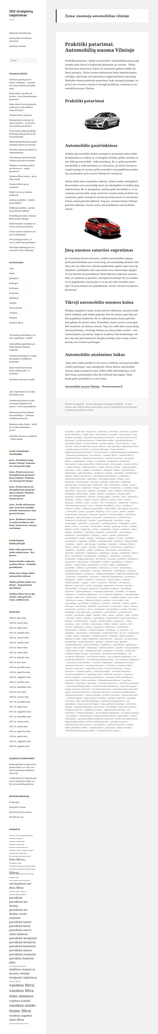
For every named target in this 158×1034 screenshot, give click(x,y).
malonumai (133, 632)
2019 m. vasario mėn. (19, 697)
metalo (93, 621)
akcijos (134, 502)
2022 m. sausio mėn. (18, 652)
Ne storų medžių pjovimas (21, 784)
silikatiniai (92, 647)
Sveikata (13, 312)
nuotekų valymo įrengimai (17, 894)
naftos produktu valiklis (76, 727)
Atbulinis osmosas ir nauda (22, 379)
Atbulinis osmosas (17, 46)
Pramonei (14, 293)
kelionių (100, 511)
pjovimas (69, 624)
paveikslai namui (20, 950)
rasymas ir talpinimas (102, 662)
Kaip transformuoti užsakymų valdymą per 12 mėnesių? (21, 370)
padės (89, 585)
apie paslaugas (132, 594)
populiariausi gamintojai (113, 701)
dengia (90, 538)
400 (130, 624)
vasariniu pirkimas (113, 668)
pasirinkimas (126, 532)
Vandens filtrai (16, 322)
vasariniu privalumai (129, 683)
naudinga (78, 532)
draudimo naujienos (109, 588)
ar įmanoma (123, 630)
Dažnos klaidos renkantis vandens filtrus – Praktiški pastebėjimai (22, 564)
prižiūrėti (132, 558)
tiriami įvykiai (116, 514)
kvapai (109, 473)
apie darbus (99, 618)
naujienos (91, 431)
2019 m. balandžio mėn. (20, 687)
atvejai (107, 526)
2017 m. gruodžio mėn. (20, 701)
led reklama (95, 455)
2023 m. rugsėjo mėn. (19, 642)
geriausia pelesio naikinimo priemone (96, 718)
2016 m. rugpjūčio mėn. (20, 741)
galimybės (132, 496)
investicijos (116, 606)
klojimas (71, 544)
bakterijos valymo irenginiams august (21, 850)
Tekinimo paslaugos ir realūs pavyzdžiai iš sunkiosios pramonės (22, 358)
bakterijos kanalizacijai (16, 844)
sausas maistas (122, 443)
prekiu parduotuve (86, 440)
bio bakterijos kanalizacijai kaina (20, 856)
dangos (111, 538)
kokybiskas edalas (105, 440)
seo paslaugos (85, 715)
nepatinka (119, 473)
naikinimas (104, 553)
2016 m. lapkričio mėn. (20, 731)
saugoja (85, 582)
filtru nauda (116, 464)
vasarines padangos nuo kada (18, 1023)
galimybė (83, 523)
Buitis (12, 273)
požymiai (69, 496)
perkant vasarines (111, 695)
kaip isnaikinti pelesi (74, 721)
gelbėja (106, 600)
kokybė (91, 490)
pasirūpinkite (83, 535)
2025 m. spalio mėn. (18, 627)
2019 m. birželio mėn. (19, 682)
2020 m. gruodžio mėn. (20, 667)
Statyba (12, 303)
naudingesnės (71, 570)
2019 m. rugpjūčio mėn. (20, 677)
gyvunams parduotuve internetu (99, 437)
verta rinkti (117, 600)
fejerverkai (70, 464)
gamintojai (123, 535)
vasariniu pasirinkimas (93, 677)
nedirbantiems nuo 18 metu (78, 724)
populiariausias (105, 520)
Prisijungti (14, 802)
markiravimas (81, 621)
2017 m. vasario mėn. (19, 721)
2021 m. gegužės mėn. (19, 657)
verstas (120, 538)
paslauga (69, 502)
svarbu (94, 502)
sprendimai (118, 644)
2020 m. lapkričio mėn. (20, 672)
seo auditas (72, 715)
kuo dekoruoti (83, 612)
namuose (118, 638)
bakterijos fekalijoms (16, 838)
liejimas (68, 621)
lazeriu (123, 624)
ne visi (104, 564)
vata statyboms (132, 647)
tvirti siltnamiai (100, 452)
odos (78, 624)
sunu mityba (125, 434)
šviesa (75, 526)
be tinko (133, 609)
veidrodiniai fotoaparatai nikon (80, 730)
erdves (135, 615)
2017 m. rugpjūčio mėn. (20, 711)
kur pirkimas (113, 609)
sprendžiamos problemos (105, 476)
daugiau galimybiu (83, 706)
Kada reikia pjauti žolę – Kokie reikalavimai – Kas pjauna (21, 552)
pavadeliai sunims (73, 443)
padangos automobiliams (114, 653)
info (124, 496)
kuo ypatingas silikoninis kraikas (123, 446)
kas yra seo (99, 706)
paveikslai (15, 897)
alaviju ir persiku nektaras (17, 835)
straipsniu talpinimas (23, 977)
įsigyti (79, 544)
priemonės (86, 476)
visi (126, 600)
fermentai (100, 558)
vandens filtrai (21, 985)
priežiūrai (124, 476)
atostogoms (111, 502)
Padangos (13, 283)
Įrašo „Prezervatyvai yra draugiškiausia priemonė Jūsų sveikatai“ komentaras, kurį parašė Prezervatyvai (22, 492)
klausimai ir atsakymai (75, 520)
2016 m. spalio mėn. (18, 736)
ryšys (86, 502)
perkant (99, 641)
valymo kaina (80, 564)
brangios (83, 588)
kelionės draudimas (105, 505)
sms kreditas (99, 724)
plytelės (123, 641)
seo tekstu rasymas (130, 712)
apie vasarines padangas (87, 701)
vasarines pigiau (84, 671)
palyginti (108, 470)
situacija (95, 481)
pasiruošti (79, 585)
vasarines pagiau (128, 686)
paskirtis (122, 558)
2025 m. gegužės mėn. (19, 632)
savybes (119, 615)
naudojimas (77, 556)
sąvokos (92, 520)
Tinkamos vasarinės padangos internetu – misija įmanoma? (22, 168)
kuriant (81, 609)
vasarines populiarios (75, 674)
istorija (68, 627)
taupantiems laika (94, 668)
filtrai (14, 872)
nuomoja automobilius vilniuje (79, 410)
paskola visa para (119, 721)
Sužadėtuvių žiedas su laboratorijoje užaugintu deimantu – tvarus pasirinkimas (22, 403)
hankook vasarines (113, 674)
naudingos (103, 556)
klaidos (79, 502)
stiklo (128, 621)
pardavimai (112, 532)
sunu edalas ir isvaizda (106, 434)
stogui (82, 538)
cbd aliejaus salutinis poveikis (19, 866)
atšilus (79, 499)
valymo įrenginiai (15, 981)
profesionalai (125, 612)
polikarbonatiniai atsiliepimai (124, 452)
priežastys (111, 493)
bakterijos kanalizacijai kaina (18, 847)
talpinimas (123, 502)
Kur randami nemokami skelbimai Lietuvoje (22, 770)
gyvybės (90, 511)
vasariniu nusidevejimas (123, 692)
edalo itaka (88, 434)
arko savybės (79, 647)
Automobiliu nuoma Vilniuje (82, 386)
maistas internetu (114, 458)
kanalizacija (131, 473)
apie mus (80, 431)
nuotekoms (115, 484)
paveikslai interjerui (22, 942)
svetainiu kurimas (85, 712)
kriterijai (69, 606)
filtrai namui (103, 464)
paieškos (106, 603)
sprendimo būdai (107, 479)
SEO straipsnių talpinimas (21, 13)
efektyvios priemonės (75, 479)
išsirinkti (89, 532)
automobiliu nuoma (101, 407)
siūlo (79, 470)
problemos (97, 612)
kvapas (96, 487)
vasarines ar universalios (78, 662)
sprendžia (69, 567)
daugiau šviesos (127, 544)
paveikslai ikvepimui (23, 938)
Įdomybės (14, 278)
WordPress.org (16, 817)
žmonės (119, 585)
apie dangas (90, 544)
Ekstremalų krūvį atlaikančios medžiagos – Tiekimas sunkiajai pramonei (21, 415)
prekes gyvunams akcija (78, 449)
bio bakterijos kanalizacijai (18, 853)
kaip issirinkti (117, 449)
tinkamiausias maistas (93, 458)
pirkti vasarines (88, 680)
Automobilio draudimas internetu (20, 39)
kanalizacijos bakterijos (26, 874)
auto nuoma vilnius (82, 407)
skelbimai (95, 603)
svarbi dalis (96, 526)
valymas (96, 570)
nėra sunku (133, 597)
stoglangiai (124, 523)
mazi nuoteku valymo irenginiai (19, 880)
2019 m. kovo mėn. (18, 692)
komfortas (70, 535)
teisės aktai (72, 511)
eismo (111, 615)
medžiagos (101, 538)
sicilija (130, 724)
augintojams (79, 461)
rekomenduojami (73, 644)
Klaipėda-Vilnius (93, 600)
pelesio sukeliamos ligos (98, 721)
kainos (101, 493)
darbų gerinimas (129, 618)
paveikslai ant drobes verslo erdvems (18, 914)
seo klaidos (112, 706)
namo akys (94, 523)
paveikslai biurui (20, 922)
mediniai (125, 529)
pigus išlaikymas (90, 638)
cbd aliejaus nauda (15, 863)
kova (67, 556)
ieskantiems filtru (86, 464)
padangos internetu (124, 662)
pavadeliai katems (124, 440)
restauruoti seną (110, 632)
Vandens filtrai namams (20, 115)
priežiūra (100, 532)
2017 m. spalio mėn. (18, 706)
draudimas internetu (128, 508)
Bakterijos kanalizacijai (20, 33)
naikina (68, 476)
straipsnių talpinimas (103, 591)
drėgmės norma (99, 635)
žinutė (127, 499)
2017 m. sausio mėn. (18, 726)
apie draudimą (85, 473)
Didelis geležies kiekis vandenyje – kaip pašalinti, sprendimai (22, 585)
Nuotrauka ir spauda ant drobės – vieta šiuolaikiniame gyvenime (23, 96)
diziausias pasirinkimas (109, 680)
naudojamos (122, 564)
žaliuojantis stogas (75, 650)
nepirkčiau (129, 547)
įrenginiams (90, 556)
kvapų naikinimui (85, 558)
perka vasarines (72, 677)
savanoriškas (71, 588)
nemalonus (115, 487)
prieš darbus (124, 550)
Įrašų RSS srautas (17, 807)
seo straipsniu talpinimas (17, 966)
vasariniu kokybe (102, 671)
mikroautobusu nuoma (76, 505)
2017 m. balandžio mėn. (20, 716)
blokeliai (92, 606)
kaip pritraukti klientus (105, 715)
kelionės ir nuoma (75, 600)
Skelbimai (14, 298)
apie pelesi (123, 715)
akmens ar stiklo (72, 638)
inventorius (70, 609)
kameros (103, 514)
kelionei (104, 499)
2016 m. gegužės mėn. (19, 746)
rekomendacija (72, 582)
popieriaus (119, 621)
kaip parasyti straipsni (88, 704)
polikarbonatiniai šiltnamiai (78, 452)
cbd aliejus (32, 866)
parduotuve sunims (96, 656)
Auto (11, 268)
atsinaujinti (94, 632)
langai (116, 529)
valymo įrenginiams (105, 573)
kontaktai (69, 431)
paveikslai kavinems (22, 946)
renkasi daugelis (96, 630)
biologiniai (70, 493)
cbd (25, 860)
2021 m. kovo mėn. (18, 662)
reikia (111, 564)
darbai (114, 624)
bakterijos (29, 835)
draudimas (83, 576)
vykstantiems (124, 517)
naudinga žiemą (109, 523)
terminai (84, 526)
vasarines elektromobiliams (119, 677)
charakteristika (105, 541)
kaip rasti (79, 597)
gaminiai (129, 538)
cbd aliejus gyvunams (16, 869)
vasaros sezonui (93, 695)
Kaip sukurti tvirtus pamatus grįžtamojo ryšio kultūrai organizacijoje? (22, 107)
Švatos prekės (15, 308)
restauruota (81, 632)
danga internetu (86, 641)
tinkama (95, 535)
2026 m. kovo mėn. (18, 618)
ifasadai (70, 618)
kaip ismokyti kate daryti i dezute (90, 446)
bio (106, 484)
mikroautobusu (90, 467)
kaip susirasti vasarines (95, 698)
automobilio (110, 508)
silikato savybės (106, 647)
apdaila (96, 615)
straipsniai (100, 461)
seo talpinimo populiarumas (100, 659)
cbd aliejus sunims (29, 869)
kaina (76, 476)
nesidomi (69, 499)
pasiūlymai (81, 496)
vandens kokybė (19, 1001)
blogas (90, 461)
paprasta (94, 588)
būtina (126, 603)
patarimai (69, 470)
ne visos (114, 567)
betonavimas (113, 618)
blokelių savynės (93, 650)
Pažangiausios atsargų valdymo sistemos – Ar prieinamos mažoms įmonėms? (22, 123)
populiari (113, 544)
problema (99, 473)
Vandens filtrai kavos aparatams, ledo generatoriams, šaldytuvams (22, 596)
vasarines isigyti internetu (125, 689)
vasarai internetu (130, 695)
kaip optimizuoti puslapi (112, 704)
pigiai (88, 615)
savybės (68, 615)
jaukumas (99, 550)
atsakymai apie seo (74, 709)
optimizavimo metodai (114, 709)
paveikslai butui (19, 926)
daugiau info (124, 493)
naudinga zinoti (94, 674)
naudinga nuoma (118, 597)
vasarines (110, 665)
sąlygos (86, 470)
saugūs (87, 499)
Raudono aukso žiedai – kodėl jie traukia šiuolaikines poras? (23, 427)
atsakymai (106, 644)
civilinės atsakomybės (92, 508)
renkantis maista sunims (108, 730)
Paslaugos (14, 288)
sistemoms (107, 570)
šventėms (103, 597)
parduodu (79, 615)
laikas (117, 470)
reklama (87, 618)
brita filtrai (16, 859)
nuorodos (102, 431)
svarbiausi (97, 470)
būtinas (91, 496)
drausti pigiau (104, 496)
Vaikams (13, 317)
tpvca (115, 511)
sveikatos (127, 505)
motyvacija (81, 606)
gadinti (68, 564)
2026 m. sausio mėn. (18, 622)
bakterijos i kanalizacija (17, 841)
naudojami (99, 609)
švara (132, 484)
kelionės (69, 508)
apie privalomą (83, 517)
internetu (97, 517)
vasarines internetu (74, 665)
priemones (130, 576)
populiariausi (128, 470)
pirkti (76, 529)
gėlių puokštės (129, 467)
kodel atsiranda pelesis (127, 718)
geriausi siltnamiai (100, 449)
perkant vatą (111, 641)
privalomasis (110, 517)
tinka (119, 499)
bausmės (83, 514)
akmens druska (124, 727)
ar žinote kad (131, 638)
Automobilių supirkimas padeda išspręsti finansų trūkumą (22, 347)
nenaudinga (70, 603)
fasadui (119, 647)
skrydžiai (119, 591)
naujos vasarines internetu (77, 689)
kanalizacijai (83, 481)
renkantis (69, 550)
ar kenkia (127, 487)
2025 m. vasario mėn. (19, 637)
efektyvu (81, 567)
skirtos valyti (114, 579)
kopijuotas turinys (93, 709)
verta (125, 526)
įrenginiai (102, 490)
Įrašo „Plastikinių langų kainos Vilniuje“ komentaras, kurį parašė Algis (22, 463)
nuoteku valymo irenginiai (17, 891)
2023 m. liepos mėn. (18, 647)
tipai (111, 490)
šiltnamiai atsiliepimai (77, 455)
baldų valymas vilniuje (109, 467)
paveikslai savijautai (22, 954)
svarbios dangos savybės (76, 653)
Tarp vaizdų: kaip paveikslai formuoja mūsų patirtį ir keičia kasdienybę (22, 134)
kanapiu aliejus (14, 877)
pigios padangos (83, 591)
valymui (128, 561)
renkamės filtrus (73, 458)
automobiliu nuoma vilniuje (124, 407)
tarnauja (112, 558)
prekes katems (91, 443)
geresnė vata (106, 638)
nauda (125, 484)
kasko (77, 508)
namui (93, 493)
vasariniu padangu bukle (78, 686)
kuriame (119, 650)
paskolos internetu (116, 724)
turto (91, 505)
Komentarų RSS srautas (20, 812)
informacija (129, 490)
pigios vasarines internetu (77, 692)
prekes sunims (107, 443)
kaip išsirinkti (131, 541)
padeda (104, 481)
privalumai (70, 541)
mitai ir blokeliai (91, 644)
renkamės (86, 487)
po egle (92, 547)
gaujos (89, 627)
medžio (85, 624)
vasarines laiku (124, 665)
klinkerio (119, 541)
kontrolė (93, 514)
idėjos (126, 606)
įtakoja (76, 547)
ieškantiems (70, 473)
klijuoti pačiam (127, 635)
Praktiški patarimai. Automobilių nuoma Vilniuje (99, 47)
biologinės (70, 579)
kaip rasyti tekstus (127, 706)
